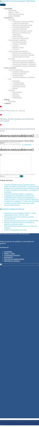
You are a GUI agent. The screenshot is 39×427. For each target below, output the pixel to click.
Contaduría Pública (18, 84)
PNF (9, 79)
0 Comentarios (27, 144)
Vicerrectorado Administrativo (18, 51)
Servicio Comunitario (19, 44)
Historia (15, 88)
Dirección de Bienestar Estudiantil (23, 62)
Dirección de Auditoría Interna (14, 259)
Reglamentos (8, 257)
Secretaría (11, 58)
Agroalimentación (18, 83)
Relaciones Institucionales (20, 27)
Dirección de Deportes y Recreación (24, 64)
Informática (16, 81)
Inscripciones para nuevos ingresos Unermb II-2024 (21, 220)
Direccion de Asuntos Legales (22, 31)
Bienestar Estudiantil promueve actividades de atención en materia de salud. (19, 223)
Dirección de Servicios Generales (23, 55)
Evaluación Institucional (20, 23)
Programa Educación (19, 73)
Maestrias (15, 94)
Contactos (7, 103)
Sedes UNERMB (14, 16)
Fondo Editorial (17, 36)
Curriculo (15, 45)
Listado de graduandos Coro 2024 (15, 230)
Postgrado (11, 90)
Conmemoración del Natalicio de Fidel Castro (19, 196)
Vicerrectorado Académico (17, 40)
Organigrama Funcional (12, 255)
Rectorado (11, 19)
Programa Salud (17, 75)
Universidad (8, 8)
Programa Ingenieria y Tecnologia (23, 77)
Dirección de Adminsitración (21, 53)
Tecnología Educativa (19, 42)
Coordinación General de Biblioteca (24, 66)
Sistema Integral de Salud (20, 57)
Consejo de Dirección (19, 29)
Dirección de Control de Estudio (23, 60)
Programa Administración (20, 71)
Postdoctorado (17, 97)
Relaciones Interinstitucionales (22, 25)
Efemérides (12, 101)
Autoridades (12, 10)
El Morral (20, 209)
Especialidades (17, 92)
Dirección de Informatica (20, 38)
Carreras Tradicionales (15, 70)
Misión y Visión (13, 12)
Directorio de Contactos (16, 14)
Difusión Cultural (18, 47)
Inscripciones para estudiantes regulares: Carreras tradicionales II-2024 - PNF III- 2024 (20, 214)
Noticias (7, 99)
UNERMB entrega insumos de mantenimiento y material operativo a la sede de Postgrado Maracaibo (21, 198)
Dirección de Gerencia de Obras (23, 21)
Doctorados (16, 96)
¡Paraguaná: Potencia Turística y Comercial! (18, 194)
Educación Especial (18, 86)
